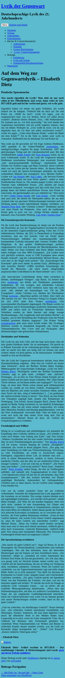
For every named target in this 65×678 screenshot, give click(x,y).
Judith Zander (24, 154)
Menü (4, 25)
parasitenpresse (8, 323)
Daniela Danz (54, 215)
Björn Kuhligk (16, 469)
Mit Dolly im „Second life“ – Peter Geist (22, 672)
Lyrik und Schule (21, 60)
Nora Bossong (43, 154)
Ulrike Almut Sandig (20, 195)
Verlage (11, 33)
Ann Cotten (36, 176)
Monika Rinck (8, 371)
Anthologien (19, 44)
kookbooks (13, 282)
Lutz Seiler (41, 215)
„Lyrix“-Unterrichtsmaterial (26, 52)
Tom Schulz (42, 195)
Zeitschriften (13, 35)
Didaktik (17, 46)
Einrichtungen (14, 38)
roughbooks (51, 301)
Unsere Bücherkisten (23, 49)
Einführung (18, 57)
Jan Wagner (19, 176)
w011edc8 (16, 660)
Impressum (12, 66)
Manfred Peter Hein (11, 206)
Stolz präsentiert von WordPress (16, 675)
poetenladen (52, 146)
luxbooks (13, 296)
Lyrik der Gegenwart (23, 6)
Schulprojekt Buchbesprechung (28, 63)
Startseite (11, 30)
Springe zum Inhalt (18, 25)
